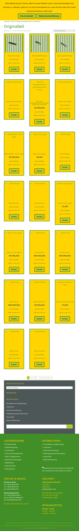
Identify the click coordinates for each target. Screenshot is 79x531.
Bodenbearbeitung (11, 447)
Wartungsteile (10, 469)
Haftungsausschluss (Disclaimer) (17, 414)
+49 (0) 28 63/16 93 (13, 484)
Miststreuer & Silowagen (13, 460)
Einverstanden (26, 16)
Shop (12, 21)
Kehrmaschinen (10, 466)
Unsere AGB (10, 417)
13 (48, 378)
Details (14, 69)
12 (44, 378)
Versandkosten (15, 63)
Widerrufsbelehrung (13, 420)
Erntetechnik (9, 450)
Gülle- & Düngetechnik (12, 456)
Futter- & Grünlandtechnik (14, 453)
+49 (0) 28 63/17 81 (13, 487)
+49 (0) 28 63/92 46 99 (13, 495)
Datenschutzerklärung (13, 410)
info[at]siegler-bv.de (49, 489)
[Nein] (77, 10)
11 (41, 378)
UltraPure (44, 528)
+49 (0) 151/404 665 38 (15, 497)
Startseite (7, 21)
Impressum (10, 407)
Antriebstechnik (10, 444)
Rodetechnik (9, 463)
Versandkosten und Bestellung (16, 403)
